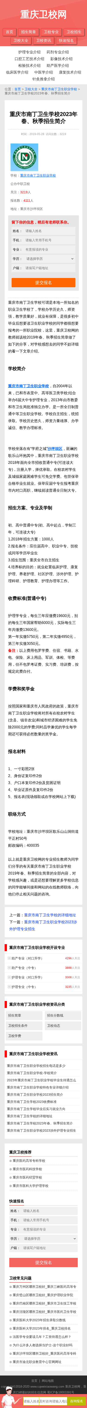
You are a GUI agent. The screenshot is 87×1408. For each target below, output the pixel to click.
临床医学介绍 (17, 72)
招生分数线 (55, 1015)
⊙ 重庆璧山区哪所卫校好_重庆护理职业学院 (41, 1295)
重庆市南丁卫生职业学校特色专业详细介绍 (38, 1087)
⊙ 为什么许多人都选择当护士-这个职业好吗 (40, 1345)
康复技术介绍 (70, 72)
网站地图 (48, 1380)
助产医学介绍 (58, 66)
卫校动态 (53, 1025)
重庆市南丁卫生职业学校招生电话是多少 (36, 1066)
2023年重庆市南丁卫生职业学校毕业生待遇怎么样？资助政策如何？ (41, 1081)
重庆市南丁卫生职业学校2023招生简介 (35, 1094)
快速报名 (66, 40)
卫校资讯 (43, 40)
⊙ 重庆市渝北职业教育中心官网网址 (35, 1362)
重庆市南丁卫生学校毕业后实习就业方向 (36, 1109)
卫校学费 (14, 1036)
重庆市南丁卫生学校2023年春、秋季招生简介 (40, 1123)
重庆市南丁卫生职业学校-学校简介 (32, 1073)
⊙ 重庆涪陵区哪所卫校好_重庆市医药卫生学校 (42, 1312)
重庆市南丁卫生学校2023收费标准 (32, 1102)
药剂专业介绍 (58, 52)
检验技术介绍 (29, 66)
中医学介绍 (43, 72)
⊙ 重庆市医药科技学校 (25, 1169)
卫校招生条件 (18, 1025)
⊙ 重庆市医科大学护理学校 (28, 1186)
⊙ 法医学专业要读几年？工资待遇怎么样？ (40, 1337)
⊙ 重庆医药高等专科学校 (27, 1161)
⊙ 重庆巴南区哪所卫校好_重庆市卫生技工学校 (42, 1303)
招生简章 (28, 32)
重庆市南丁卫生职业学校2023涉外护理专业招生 (41, 1130)
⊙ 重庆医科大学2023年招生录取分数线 (37, 1320)
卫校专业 (51, 32)
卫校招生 (74, 32)
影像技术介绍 (61, 59)
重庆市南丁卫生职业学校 (59, 89)
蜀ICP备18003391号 (60, 1392)
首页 (9, 32)
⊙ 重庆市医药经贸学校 (25, 1177)
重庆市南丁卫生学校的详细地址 (50, 915)
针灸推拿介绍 (43, 79)
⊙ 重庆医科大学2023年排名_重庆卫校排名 (40, 1328)
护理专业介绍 (29, 52)
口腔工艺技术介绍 (29, 59)
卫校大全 (20, 40)
